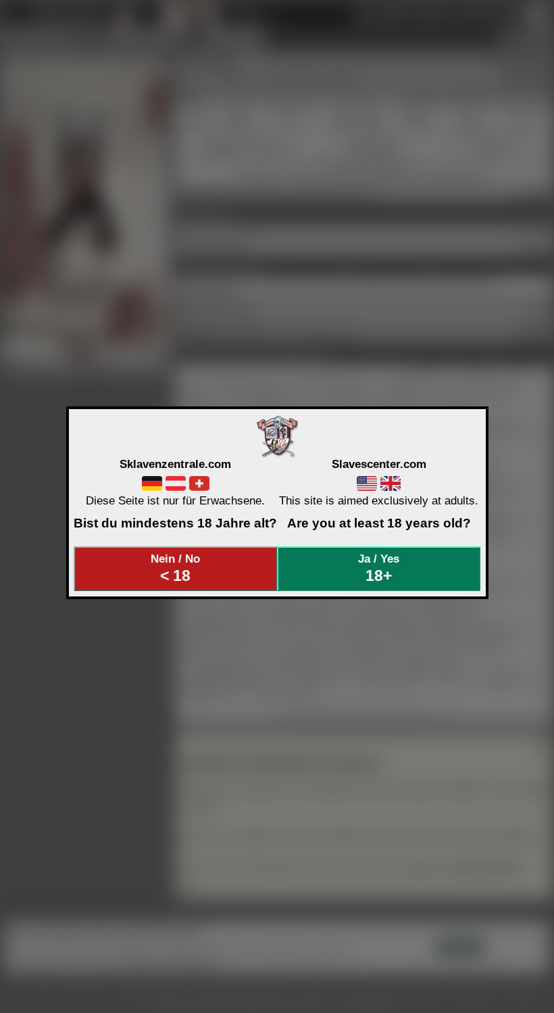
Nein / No (175, 568)
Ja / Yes (378, 568)
